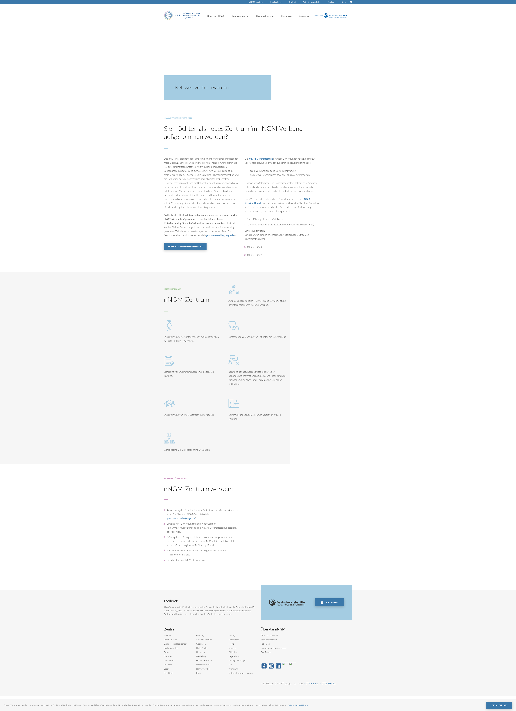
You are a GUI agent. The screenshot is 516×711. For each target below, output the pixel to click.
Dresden (168, 656)
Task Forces (266, 652)
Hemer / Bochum (204, 660)
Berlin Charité (170, 639)
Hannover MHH (203, 668)
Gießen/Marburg (204, 639)
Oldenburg (233, 652)
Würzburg (233, 668)
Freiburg (200, 635)
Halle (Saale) (202, 648)
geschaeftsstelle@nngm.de (220, 235)
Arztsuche (303, 16)
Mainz (231, 643)
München (232, 648)
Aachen (167, 635)
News (343, 2)
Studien (331, 2)
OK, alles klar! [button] (499, 705)
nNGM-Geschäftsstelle (261, 158)
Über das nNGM (215, 16)
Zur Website (331, 602)
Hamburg (200, 652)
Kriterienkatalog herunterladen (185, 246)
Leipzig (231, 635)
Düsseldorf (169, 660)
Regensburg (233, 656)
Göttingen (201, 643)
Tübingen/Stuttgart (237, 660)
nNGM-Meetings (256, 2)
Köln (198, 673)
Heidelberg (201, 656)
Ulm (230, 664)
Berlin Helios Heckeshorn (175, 643)
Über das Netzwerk (269, 635)
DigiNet (292, 2)
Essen (166, 668)
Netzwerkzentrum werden (240, 673)
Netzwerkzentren (240, 16)
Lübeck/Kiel (233, 639)
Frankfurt (168, 673)
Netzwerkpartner (265, 16)
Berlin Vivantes (171, 648)
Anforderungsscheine (312, 2)
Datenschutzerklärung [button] (297, 705)
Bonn (166, 652)
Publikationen (276, 2)
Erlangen (168, 664)
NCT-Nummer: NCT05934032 (320, 683)
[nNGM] (182, 15)
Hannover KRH (203, 664)
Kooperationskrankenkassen (274, 648)
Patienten (286, 16)
